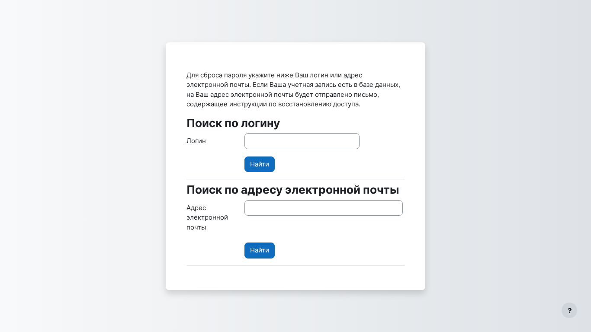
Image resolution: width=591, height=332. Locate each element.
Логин (196, 141)
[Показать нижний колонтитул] (569, 310)
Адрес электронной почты (207, 217)
